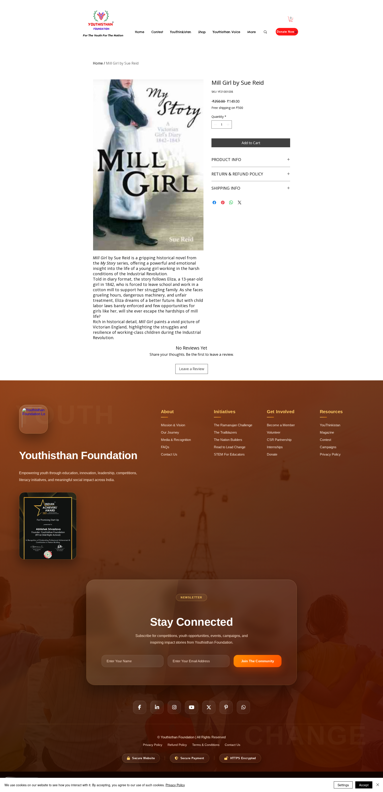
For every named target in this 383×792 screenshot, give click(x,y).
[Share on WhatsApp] (231, 202)
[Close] (377, 784)
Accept (364, 785)
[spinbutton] (222, 124)
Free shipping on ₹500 (227, 108)
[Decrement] (215, 124)
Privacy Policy (175, 785)
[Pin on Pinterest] (222, 202)
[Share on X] (239, 202)
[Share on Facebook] (214, 202)
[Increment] (228, 124)
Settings (343, 785)
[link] (291, 19)
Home (98, 63)
